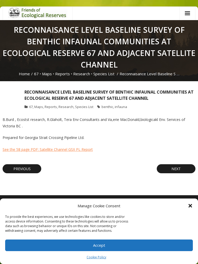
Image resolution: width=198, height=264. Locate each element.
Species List (103, 73)
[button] (190, 205)
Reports (62, 73)
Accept (99, 245)
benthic (107, 106)
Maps (47, 73)
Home (24, 73)
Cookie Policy (96, 257)
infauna (121, 106)
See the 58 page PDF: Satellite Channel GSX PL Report (48, 149)
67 (36, 73)
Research (81, 73)
